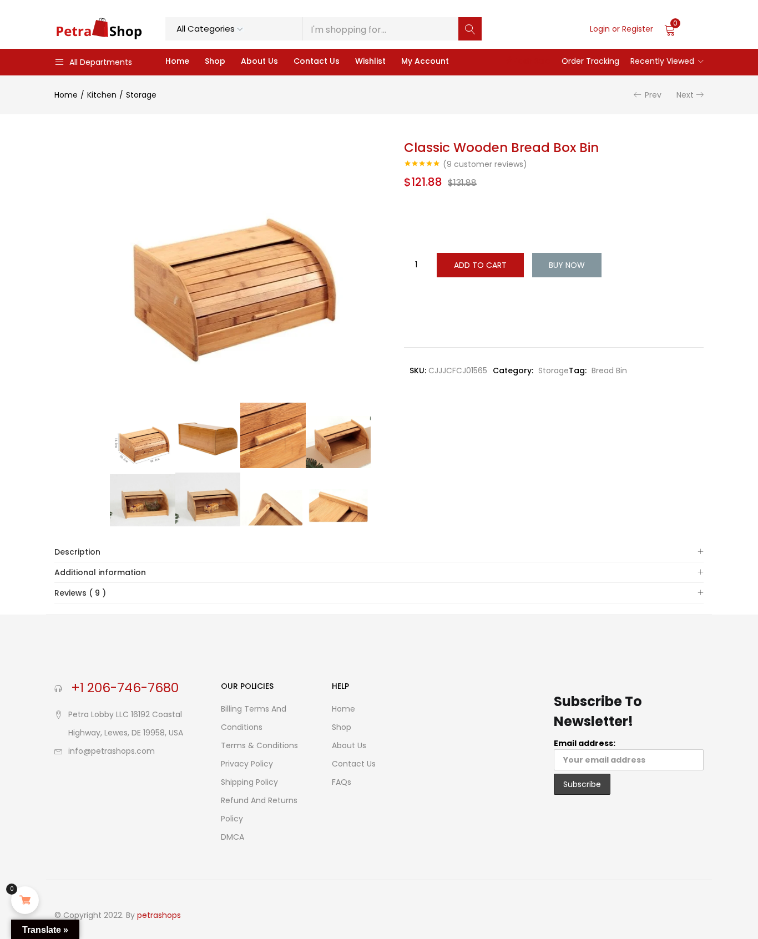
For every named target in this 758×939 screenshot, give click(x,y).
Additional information (100, 572)
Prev (653, 94)
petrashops (159, 915)
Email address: (584, 743)
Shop (215, 61)
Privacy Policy (247, 763)
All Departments (100, 62)
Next (685, 94)
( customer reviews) (485, 164)
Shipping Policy (249, 782)
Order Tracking (590, 61)
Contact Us (317, 61)
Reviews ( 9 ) (80, 592)
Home (177, 61)
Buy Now (567, 265)
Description (77, 551)
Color (417, 208)
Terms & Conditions (259, 745)
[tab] (379, 552)
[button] (684, 29)
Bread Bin (609, 370)
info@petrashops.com (111, 751)
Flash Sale (531, 61)
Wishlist (370, 61)
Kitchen (102, 94)
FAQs (341, 782)
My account (425, 61)
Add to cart (480, 265)
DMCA (232, 836)
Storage (141, 94)
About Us (259, 61)
